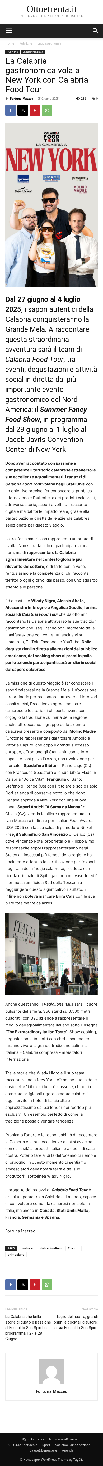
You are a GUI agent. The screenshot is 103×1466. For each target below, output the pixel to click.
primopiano (16, 1254)
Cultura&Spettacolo (22, 1445)
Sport (46, 1445)
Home (9, 43)
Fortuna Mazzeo (21, 98)
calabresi (27, 1248)
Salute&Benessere (43, 1450)
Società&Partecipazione (72, 1445)
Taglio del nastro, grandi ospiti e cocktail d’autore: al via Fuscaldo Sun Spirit (76, 1322)
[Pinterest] (35, 110)
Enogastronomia (49, 43)
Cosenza (73, 1248)
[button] (95, 31)
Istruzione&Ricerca (63, 1439)
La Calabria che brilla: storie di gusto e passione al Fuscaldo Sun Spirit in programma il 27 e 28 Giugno (28, 1327)
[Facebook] (10, 110)
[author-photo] (51, 1384)
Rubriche (25, 43)
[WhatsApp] (47, 110)
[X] (22, 110)
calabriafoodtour (50, 1248)
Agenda (67, 1450)
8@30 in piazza (33, 1439)
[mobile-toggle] (9, 31)
